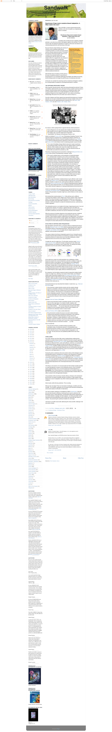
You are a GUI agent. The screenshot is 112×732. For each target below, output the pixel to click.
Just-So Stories (31, 286)
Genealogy (30, 202)
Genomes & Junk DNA (32, 203)
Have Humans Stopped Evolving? (34, 312)
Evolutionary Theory (61, 410)
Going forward (73, 72)
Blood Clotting (31, 198)
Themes (30, 477)
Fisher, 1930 (77, 100)
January (31, 359)
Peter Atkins (30, 278)
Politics (29, 458)
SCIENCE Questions (32, 212)
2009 (31, 378)
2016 (31, 365)
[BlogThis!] (68, 408)
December (32, 343)
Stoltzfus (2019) (61, 355)
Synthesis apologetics (75, 69)
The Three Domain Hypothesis (34, 213)
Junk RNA (30, 445)
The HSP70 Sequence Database (34, 324)
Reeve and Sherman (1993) (57, 183)
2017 (31, 364)
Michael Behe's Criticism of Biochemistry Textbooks (33, 318)
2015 (31, 367)
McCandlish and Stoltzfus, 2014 (72, 275)
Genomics (30, 433)
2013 (31, 371)
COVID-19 (30, 408)
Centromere (30, 405)
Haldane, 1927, (60, 101)
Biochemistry (31, 393)
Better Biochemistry (32, 197)
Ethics (29, 417)
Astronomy (30, 390)
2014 (31, 369)
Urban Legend (31, 481)
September (32, 347)
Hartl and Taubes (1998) (55, 299)
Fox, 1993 (62, 350)
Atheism (30, 392)
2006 (31, 383)
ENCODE (30, 415)
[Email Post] (75, 408)
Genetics (30, 430)
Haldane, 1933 (48, 101)
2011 (31, 374)
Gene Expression (31, 425)
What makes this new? (74, 59)
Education (30, 413)
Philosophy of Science (32, 456)
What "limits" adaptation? (75, 71)
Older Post (81, 458)
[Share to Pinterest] (72, 408)
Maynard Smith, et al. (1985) (56, 227)
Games (29, 423)
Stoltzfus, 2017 (74, 263)
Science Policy (31, 473)
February (31, 358)
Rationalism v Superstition (33, 461)
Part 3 (63, 196)
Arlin (49, 429)
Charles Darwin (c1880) (34, 242)
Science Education (31, 469)
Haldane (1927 (54, 180)
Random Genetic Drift (32, 302)
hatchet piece (74, 391)
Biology (30, 395)
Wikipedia (30, 487)
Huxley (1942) (50, 142)
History (29, 436)
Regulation (30, 463)
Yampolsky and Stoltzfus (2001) (52, 190)
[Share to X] (69, 408)
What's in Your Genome (32, 283)
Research (30, 464)
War (29, 484)
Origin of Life (31, 454)
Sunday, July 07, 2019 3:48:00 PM (54, 425)
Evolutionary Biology (52, 410)
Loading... (30, 145)
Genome (30, 431)
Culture (29, 410)
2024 (31, 332)
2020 (31, 340)
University (30, 479)
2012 (31, 373)
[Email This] (66, 408)
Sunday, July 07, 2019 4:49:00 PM (54, 450)
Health (29, 435)
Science (30, 466)
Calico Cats (30, 322)
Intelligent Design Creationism (34, 440)
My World (30, 451)
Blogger (58, 728)
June (30, 352)
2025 (31, 331)
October (31, 345)
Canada (29, 400)
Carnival (30, 402)
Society (29, 474)
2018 (31, 362)
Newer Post (48, 458)
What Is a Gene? (31, 288)
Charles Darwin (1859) (32, 265)
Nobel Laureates (31, 207)
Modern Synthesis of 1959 (76, 64)
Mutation (30, 205)
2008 (31, 380)
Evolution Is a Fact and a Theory (34, 309)
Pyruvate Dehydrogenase (33, 210)
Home (64, 458)
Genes (29, 428)
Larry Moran (51, 408)
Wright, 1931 (67, 101)
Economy (30, 412)
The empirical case (74, 53)
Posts (31, 220)
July (30, 350)
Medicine (30, 446)
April (31, 354)
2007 (31, 382)
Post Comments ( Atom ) (55, 460)
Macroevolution (31, 300)
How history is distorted (75, 66)
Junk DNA (30, 443)
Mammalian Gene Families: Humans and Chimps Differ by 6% (35, 315)
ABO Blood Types (31, 195)
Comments (32, 222)
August (31, 349)
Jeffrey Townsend (51, 415)
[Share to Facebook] (70, 408)
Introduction (71, 51)
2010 (31, 376)
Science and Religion (32, 468)
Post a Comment (50, 452)
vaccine (29, 482)
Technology (30, 476)
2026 (31, 329)
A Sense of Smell (31, 193)
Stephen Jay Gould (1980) (36, 529)
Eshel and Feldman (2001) (51, 310)
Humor (29, 438)
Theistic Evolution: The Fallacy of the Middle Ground (34, 293)
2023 (31, 334)
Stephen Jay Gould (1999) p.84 (34, 554)
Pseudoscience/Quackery (33, 459)
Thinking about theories (75, 63)
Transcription (30, 215)
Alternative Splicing (32, 389)
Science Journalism (32, 471)
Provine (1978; (58, 136)
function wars (31, 421)
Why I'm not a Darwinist (33, 295)
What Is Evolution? (32, 311)
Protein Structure (31, 208)
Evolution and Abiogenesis (33, 298)
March (31, 356)
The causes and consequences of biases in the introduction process (76, 57)
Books (29, 398)
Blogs (29, 397)
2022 (31, 336)
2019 (31, 341)
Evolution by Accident (32, 297)
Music (29, 448)
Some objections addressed (76, 54)
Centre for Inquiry (31, 403)
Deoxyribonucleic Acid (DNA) (34, 200)
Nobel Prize (30, 453)
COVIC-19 (30, 407)
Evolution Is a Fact (31, 285)
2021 (31, 338)
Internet (30, 441)
